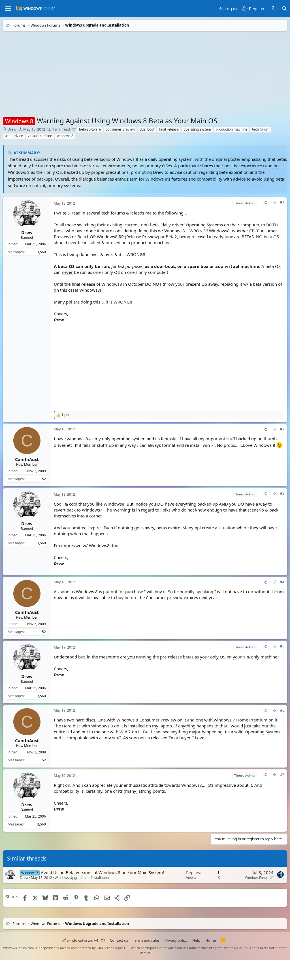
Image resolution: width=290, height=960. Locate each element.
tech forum (260, 129)
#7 (282, 774)
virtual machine (40, 135)
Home (210, 940)
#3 (282, 493)
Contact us (119, 940)
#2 (282, 429)
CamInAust (27, 459)
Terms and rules (146, 940)
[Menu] (7, 8)
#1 (282, 202)
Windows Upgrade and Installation (82, 877)
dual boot (147, 129)
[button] (103, 940)
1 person (68, 415)
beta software (90, 129)
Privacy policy (176, 940)
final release (169, 129)
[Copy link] (274, 203)
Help (196, 940)
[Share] (265, 203)
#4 (282, 582)
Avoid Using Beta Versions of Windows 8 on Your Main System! (102, 872)
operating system (197, 129)
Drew (11, 129)
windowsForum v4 (82, 940)
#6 (282, 710)
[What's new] (273, 8)
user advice (14, 135)
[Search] (284, 8)
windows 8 (65, 135)
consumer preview (120, 129)
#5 (282, 646)
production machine (231, 129)
